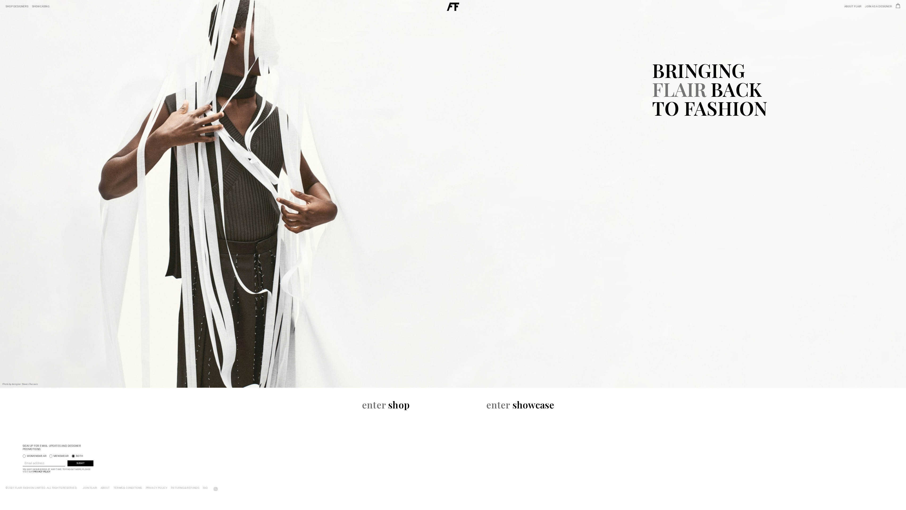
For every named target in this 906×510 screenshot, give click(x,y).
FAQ (205, 487)
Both (79, 456)
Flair (453, 6)
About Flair (852, 6)
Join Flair (90, 487)
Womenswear (36, 456)
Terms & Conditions (127, 487)
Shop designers (17, 6)
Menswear (61, 456)
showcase (520, 404)
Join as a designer (878, 6)
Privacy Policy (41, 472)
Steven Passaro (30, 384)
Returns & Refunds (185, 487)
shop (386, 404)
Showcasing (41, 6)
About (105, 487)
